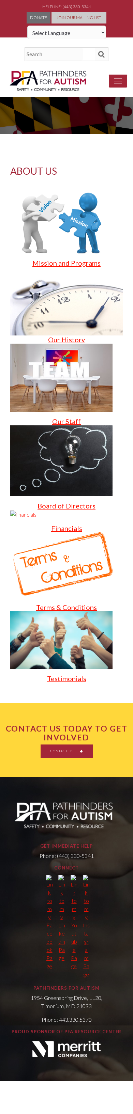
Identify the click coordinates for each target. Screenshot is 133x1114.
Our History (66, 339)
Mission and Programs (66, 263)
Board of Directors (66, 506)
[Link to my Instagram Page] (86, 926)
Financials (66, 528)
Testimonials (66, 678)
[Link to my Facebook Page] (49, 922)
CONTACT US (62, 751)
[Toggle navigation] (118, 81)
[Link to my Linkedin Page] (61, 918)
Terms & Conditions (66, 607)
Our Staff (66, 421)
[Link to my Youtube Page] (74, 922)
